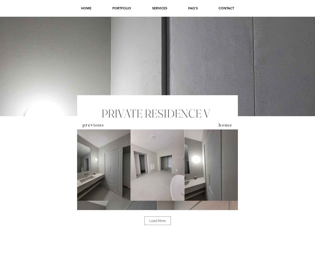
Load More (157, 221)
